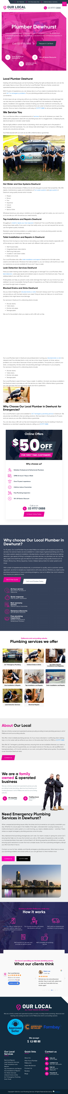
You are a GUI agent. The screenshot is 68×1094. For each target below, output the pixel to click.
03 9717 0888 (24, 43)
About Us (27, 1058)
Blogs (26, 1073)
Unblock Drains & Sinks (11, 1075)
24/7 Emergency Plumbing (12, 1077)
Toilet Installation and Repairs (10, 1065)
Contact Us (28, 1068)
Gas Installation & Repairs (12, 1070)
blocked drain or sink (54, 358)
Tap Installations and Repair (13, 1068)
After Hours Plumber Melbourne (31, 1062)
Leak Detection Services (11, 1062)
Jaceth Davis (47, 971)
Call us (5, 926)
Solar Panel (7, 1079)
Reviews (27, 1071)
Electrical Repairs (9, 1060)
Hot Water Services (10, 1073)
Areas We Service (30, 1065)
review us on (12, 983)
